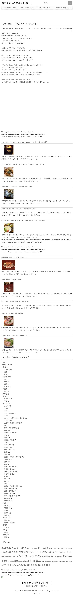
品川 (5, 430)
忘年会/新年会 (14, 561)
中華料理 (45, 556)
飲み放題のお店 (40, 565)
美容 (67, 561)
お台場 (6, 406)
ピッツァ (62, 552)
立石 (5, 479)
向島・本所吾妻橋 (10, 428)
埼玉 (4, 389)
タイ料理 (10, 28)
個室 (50, 556)
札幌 (5, 386)
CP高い (25, 548)
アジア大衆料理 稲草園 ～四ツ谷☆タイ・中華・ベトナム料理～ (22, 164)
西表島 (6, 513)
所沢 (5, 391)
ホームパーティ (9, 556)
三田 (5, 411)
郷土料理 (29, 565)
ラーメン (29, 556)
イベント (27, 552)
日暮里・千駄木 (9, 440)
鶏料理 (48, 565)
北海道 (5, 377)
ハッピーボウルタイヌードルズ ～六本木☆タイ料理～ (19, 208)
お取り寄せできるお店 (63, 7)
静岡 (4, 534)
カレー (33, 552)
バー (57, 552)
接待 (22, 561)
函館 (5, 381)
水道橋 (6, 447)
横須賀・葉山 (8, 522)
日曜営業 (35, 561)
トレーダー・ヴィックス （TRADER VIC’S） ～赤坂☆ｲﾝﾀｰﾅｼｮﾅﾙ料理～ (25, 142)
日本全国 (4, 364)
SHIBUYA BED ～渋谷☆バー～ (11, 279)
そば (9, 552)
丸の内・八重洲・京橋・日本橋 (14, 418)
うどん (31, 548)
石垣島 (6, 508)
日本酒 (44, 561)
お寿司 (5, 552)
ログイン (37, 593)
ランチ (20, 556)
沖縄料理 (48, 561)
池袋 (5, 452)
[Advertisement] (36, 15)
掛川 (5, 537)
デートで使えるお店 (9, 7)
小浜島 (6, 505)
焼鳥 (63, 561)
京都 (4, 367)
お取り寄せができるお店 (55, 548)
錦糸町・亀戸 (8, 493)
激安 (53, 561)
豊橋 (5, 401)
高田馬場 (7, 498)
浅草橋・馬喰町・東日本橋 (12, 457)
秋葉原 (6, 476)
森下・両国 (7, 445)
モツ (14, 556)
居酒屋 (4, 561)
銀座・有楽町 (8, 491)
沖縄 (4, 503)
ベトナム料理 (17, 28)
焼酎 (60, 561)
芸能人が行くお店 (44, 7)
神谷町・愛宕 (8, 474)
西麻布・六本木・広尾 (11, 486)
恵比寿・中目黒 (9, 432)
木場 (5, 442)
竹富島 (6, 510)
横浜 (5, 520)
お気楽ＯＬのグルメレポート (36, 591)
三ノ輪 (6, 408)
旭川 (5, 384)
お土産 (65, 548)
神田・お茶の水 (9, 471)
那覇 (5, 515)
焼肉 (56, 561)
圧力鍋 (69, 556)
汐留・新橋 (7, 449)
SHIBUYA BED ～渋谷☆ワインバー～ (14, 257)
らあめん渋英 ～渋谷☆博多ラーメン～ (14, 335)
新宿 (5, 437)
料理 (26, 561)
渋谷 (5, 28)
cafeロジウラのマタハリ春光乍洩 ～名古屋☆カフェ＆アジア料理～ (23, 220)
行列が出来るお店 (19, 565)
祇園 (5, 374)
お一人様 (43, 548)
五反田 (6, 420)
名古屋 (6, 398)
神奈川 (5, 517)
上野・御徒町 (8, 413)
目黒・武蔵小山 (9, 466)
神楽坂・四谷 (8, 469)
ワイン (38, 556)
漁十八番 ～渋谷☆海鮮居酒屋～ (12, 313)
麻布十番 (7, 500)
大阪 (4, 394)
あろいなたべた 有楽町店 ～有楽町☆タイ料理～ (17, 186)
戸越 (5, 435)
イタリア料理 (17, 552)
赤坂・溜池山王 (9, 488)
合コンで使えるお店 (27, 7)
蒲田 (5, 483)
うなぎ (35, 548)
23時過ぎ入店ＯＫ (11, 548)
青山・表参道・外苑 (10, 496)
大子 (5, 527)
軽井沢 (6, 532)
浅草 (5, 454)
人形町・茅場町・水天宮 (12, 423)
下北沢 (6, 415)
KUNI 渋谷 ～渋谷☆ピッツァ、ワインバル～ (15, 301)
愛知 (4, 396)
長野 (4, 530)
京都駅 (6, 369)
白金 (5, 464)
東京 (4, 403)
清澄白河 (7, 459)
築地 (5, 481)
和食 (65, 556)
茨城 (4, 525)
